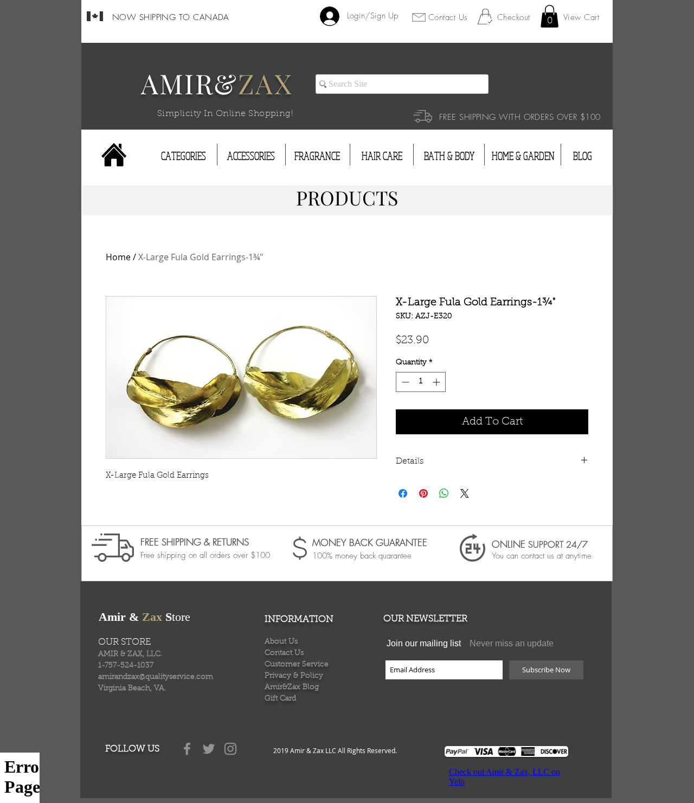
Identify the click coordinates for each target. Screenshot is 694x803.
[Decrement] (404, 381)
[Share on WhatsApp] (444, 493)
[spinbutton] (420, 381)
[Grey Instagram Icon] (230, 749)
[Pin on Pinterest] (423, 493)
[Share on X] (464, 493)
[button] (549, 16)
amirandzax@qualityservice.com (155, 677)
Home (118, 257)
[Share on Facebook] (402, 493)
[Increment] (437, 381)
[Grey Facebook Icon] (187, 749)
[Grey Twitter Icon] (209, 749)
